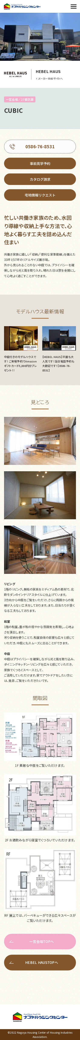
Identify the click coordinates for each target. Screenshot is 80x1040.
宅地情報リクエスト (40, 195)
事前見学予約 (40, 163)
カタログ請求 (40, 179)
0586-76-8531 (40, 146)
